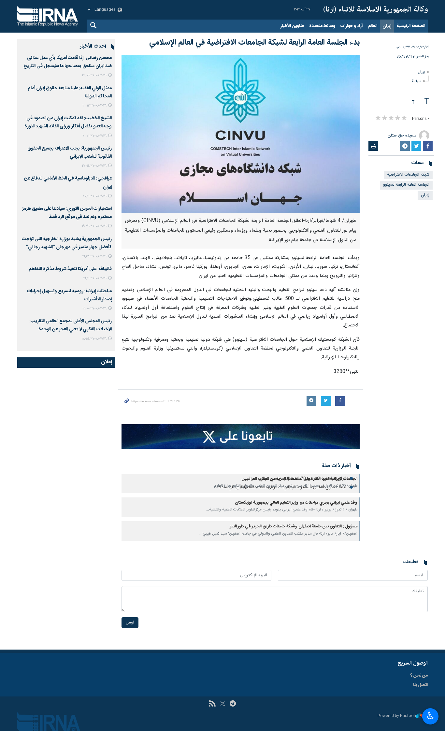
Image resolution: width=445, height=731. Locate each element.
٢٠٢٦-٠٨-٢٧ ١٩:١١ (95, 278)
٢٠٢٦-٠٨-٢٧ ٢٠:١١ (95, 196)
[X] (222, 704)
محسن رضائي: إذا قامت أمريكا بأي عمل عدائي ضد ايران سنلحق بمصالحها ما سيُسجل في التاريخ (67, 62)
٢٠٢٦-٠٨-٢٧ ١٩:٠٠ (94, 309)
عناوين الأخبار (292, 26)
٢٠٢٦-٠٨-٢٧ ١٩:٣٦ (94, 226)
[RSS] (212, 704)
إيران (386, 26)
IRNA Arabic (375, 9)
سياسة (416, 81)
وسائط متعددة (322, 26)
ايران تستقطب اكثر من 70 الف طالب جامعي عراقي (303, 478)
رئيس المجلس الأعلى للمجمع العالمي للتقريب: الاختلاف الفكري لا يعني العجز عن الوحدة (70, 325)
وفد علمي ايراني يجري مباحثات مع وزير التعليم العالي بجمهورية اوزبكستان (296, 502)
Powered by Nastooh (397, 716)
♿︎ (430, 716)
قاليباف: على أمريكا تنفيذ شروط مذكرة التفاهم (70, 269)
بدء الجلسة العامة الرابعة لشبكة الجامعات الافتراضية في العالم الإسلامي (254, 42)
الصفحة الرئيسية (410, 26)
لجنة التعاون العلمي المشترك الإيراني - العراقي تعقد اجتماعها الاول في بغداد (282, 487)
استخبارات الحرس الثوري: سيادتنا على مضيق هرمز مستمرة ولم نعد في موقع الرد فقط (67, 213)
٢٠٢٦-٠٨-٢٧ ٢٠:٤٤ (94, 166)
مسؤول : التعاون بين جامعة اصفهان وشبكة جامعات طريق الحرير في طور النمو (293, 526)
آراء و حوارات (351, 26)
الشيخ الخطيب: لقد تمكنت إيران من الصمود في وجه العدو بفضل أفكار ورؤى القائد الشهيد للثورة (68, 122)
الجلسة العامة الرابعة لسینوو (406, 184)
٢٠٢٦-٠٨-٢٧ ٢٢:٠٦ (94, 75)
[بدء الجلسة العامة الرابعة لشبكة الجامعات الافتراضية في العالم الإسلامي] (241, 134)
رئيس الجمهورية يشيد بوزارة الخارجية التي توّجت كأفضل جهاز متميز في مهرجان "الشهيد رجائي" (67, 243)
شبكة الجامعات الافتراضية (408, 174)
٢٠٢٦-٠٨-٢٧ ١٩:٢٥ (94, 256)
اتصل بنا (420, 685)
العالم (372, 26)
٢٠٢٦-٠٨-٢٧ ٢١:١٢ (95, 106)
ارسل (130, 622)
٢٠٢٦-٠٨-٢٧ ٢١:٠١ (95, 136)
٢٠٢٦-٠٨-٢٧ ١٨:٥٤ (94, 339)
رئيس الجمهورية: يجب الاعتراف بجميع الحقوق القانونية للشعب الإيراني (69, 153)
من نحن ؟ (419, 676)
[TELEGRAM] (232, 704)
